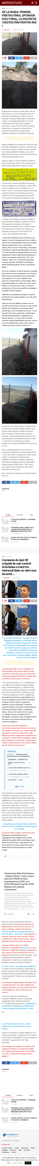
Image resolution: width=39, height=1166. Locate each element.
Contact (16, 1148)
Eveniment (13, 1150)
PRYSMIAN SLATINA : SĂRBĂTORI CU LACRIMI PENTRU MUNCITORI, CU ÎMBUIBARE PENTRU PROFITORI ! (22, 529)
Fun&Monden (5, 1152)
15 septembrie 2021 (17, 29)
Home (3, 8)
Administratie (24, 1148)
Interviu (14, 1152)
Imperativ (6, 29)
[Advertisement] (19, 138)
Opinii (19, 1150)
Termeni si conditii (7, 1148)
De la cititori (10, 8)
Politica (33, 1148)
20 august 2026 (16, 578)
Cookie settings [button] (17, 1163)
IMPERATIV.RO (12, 2)
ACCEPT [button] (28, 1163)
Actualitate (9, 556)
